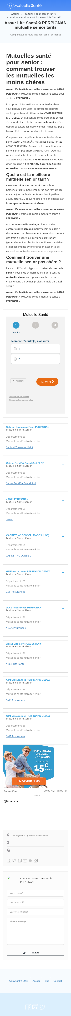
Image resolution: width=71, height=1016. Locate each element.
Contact (57, 980)
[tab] (35, 428)
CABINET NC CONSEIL (18, 555)
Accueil (15, 13)
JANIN (9, 519)
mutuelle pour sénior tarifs (40, 13)
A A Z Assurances (16, 628)
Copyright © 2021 (18, 980)
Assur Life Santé (15, 664)
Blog (46, 980)
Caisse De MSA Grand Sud (21, 483)
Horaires (36, 795)
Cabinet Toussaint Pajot (19, 447)
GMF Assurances (15, 591)
